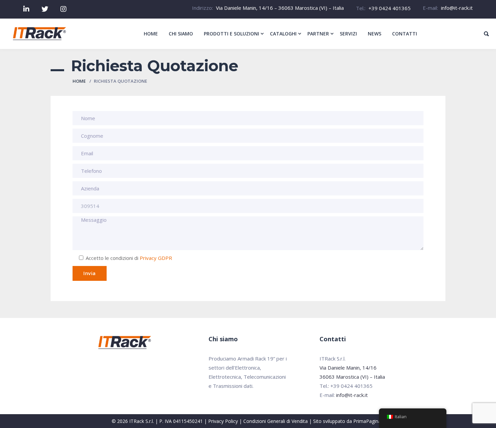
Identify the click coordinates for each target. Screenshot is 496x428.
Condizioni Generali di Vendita (275, 421)
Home (79, 81)
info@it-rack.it (457, 7)
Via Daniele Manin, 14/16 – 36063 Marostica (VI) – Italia (280, 7)
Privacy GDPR (156, 258)
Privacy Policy (223, 421)
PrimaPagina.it (369, 421)
